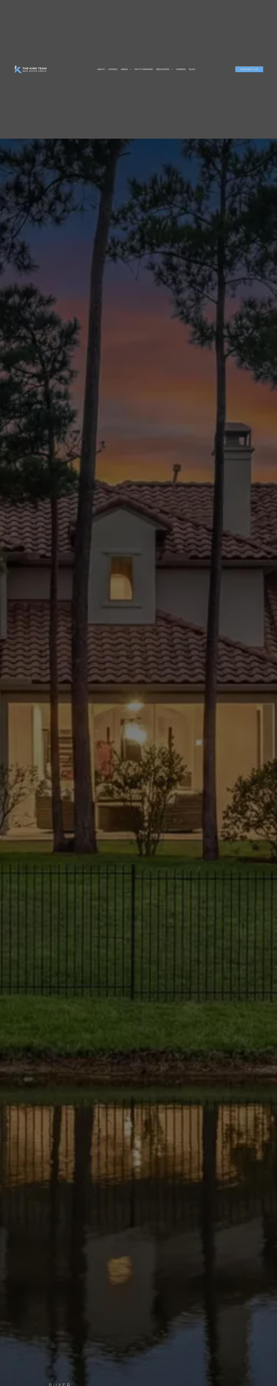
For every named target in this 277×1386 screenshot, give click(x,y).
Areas (124, 69)
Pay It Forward (144, 69)
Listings (112, 69)
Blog (192, 69)
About (101, 69)
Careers (181, 69)
